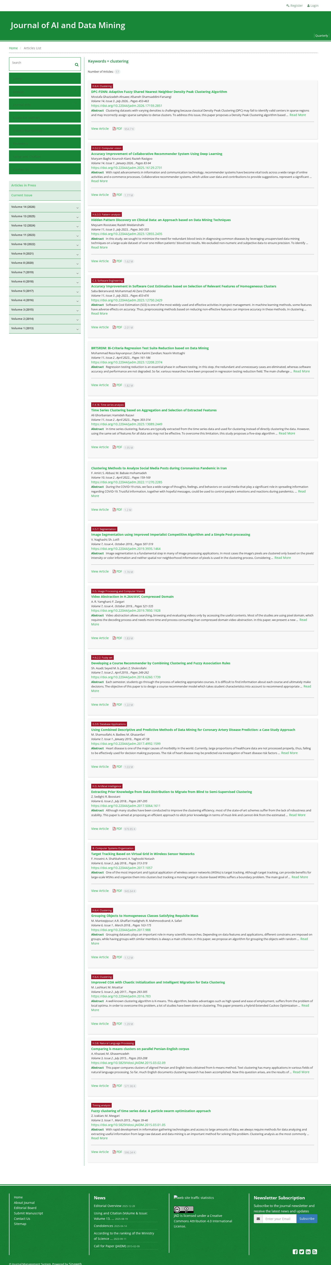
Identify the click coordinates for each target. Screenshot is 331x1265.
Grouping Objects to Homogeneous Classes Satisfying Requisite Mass (144, 915)
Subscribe (307, 1218)
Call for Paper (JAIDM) (110, 1246)
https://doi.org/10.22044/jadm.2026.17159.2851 (126, 105)
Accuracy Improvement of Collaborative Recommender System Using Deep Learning (156, 154)
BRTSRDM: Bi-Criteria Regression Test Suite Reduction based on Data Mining (150, 348)
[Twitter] (302, 1252)
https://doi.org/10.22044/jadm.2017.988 (121, 930)
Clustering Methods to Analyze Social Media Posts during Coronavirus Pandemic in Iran (159, 468)
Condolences (103, 1226)
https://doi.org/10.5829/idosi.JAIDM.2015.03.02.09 (128, 1063)
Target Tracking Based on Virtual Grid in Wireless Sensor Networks (143, 854)
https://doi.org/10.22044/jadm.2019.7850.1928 (126, 610)
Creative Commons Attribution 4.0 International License (203, 1221)
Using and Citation (27, 156)
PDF (125, 128)
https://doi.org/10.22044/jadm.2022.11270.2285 (126, 482)
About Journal (24, 1202)
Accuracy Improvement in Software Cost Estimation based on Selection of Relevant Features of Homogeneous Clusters (183, 286)
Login (314, 5)
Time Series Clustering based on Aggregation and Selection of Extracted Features (154, 410)
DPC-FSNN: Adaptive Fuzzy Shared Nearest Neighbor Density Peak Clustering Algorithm (159, 92)
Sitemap (20, 1224)
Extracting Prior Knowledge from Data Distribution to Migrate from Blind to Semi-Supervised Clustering (171, 792)
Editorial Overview (107, 1206)
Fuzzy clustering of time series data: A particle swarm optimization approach (151, 1111)
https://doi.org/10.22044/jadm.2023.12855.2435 (126, 234)
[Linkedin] (308, 1252)
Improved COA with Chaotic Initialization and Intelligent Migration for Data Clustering (158, 982)
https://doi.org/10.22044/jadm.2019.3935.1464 (126, 548)
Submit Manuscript (27, 130)
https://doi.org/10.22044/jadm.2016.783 (121, 996)
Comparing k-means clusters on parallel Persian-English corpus (140, 1049)
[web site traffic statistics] (194, 1197)
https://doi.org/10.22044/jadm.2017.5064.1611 (126, 806)
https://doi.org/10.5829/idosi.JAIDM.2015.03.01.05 (128, 1125)
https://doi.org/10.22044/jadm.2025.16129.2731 (126, 168)
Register (296, 5)
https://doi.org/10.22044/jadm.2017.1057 (121, 868)
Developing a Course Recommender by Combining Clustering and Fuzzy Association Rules (160, 663)
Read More (298, 115)
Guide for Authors (26, 118)
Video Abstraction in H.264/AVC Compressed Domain (132, 596)
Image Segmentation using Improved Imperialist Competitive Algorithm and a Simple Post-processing (170, 534)
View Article (100, 128)
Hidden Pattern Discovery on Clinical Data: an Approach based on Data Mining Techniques (161, 220)
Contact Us (21, 169)
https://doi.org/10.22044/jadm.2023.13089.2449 (126, 424)
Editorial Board (25, 1208)
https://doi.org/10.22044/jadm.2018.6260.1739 (126, 677)
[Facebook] (295, 1252)
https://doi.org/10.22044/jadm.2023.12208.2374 (126, 362)
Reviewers (20, 143)
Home (13, 48)
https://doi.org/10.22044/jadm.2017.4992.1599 (126, 743)
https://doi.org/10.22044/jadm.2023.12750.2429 (126, 300)
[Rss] (314, 1252)
